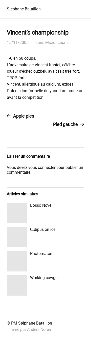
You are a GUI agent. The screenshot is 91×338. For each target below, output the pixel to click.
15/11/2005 (18, 42)
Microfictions (57, 42)
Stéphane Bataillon (24, 9)
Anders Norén (39, 329)
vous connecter (41, 167)
